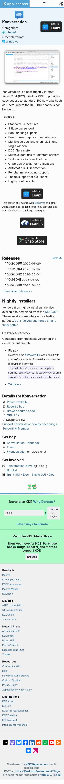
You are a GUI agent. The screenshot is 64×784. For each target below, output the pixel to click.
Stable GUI (38, 474)
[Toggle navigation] (44, 4)
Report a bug (15, 406)
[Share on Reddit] (38, 741)
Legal (57, 775)
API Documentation (12, 605)
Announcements (11, 631)
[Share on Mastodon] (12, 741)
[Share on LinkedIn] (32, 741)
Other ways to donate (32, 524)
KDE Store (7, 701)
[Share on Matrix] (5, 741)
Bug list (12, 470)
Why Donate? (44, 502)
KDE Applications (11, 579)
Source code (9, 619)
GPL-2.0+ (13, 415)
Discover (39, 202)
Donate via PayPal (54, 513)
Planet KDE (8, 640)
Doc (26, 474)
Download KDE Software (15, 675)
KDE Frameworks (11, 584)
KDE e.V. (6, 706)
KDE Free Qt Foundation (15, 710)
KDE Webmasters (37, 764)
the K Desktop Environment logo (38, 771)
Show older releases (16, 291)
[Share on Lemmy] (45, 741)
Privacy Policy (10, 684)
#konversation (16, 451)
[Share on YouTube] (51, 741)
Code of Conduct (11, 680)
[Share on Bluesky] (18, 741)
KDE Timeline (9, 715)
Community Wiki (11, 666)
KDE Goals (8, 614)
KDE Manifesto (10, 720)
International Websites (14, 724)
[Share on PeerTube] (58, 741)
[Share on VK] (28, 749)
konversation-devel (20, 466)
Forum (11, 447)
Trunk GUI (13, 474)
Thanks (6, 654)
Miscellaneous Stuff (13, 649)
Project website (17, 402)
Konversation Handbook (23, 443)
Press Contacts (10, 645)
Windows (12, 41)
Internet (11, 32)
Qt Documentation (12, 610)
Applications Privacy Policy (17, 689)
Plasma (6, 575)
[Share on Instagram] (35, 749)
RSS (56, 258)
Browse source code (21, 411)
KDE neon (7, 593)
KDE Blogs (8, 635)
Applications (14, 5)
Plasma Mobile (10, 589)
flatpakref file (33, 355)
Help (4, 670)
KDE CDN (52, 312)
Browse (32, 556)
